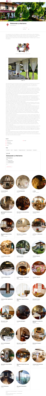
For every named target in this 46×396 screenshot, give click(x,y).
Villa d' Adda (18, 213)
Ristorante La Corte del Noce (23, 212)
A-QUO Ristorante (4, 386)
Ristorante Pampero (37, 343)
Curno (33, 278)
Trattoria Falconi (36, 212)
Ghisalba (2, 387)
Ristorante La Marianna (21, 234)
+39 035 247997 (10, 160)
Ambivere (34, 257)
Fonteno (18, 387)
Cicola (18, 322)
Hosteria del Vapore (21, 321)
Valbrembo (2, 365)
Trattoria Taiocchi (36, 277)
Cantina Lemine (20, 256)
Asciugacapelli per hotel (9, 394)
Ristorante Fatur (4, 321)
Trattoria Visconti (36, 256)
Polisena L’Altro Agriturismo (7, 299)
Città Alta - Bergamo (36, 192)
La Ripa (34, 191)
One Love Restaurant (5, 343)
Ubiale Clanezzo (3, 192)
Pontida (2, 300)
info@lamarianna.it (11, 161)
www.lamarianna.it (10, 162)
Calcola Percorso (9, 166)
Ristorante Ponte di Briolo (6, 364)
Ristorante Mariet (36, 299)
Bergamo (18, 192)
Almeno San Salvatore (20, 257)
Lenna (2, 278)
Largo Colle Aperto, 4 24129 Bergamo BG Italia (9, 158)
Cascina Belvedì (4, 191)
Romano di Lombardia (36, 300)
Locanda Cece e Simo (5, 256)
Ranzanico (34, 344)
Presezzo (2, 214)
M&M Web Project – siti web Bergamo (16, 393)
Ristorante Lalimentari (21, 343)
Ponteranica (34, 213)
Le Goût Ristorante (21, 191)
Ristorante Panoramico (21, 386)
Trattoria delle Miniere (5, 277)
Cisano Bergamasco (4, 322)
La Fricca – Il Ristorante (37, 234)
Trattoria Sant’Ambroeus (38, 364)
